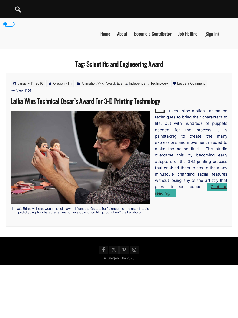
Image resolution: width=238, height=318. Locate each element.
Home (105, 33)
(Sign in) (211, 33)
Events (122, 83)
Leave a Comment (191, 83)
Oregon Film (62, 83)
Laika (160, 110)
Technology (159, 83)
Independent (139, 83)
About (122, 33)
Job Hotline (187, 33)
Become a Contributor (152, 33)
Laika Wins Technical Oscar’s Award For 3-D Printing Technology (85, 101)
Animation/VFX (93, 83)
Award (110, 83)
